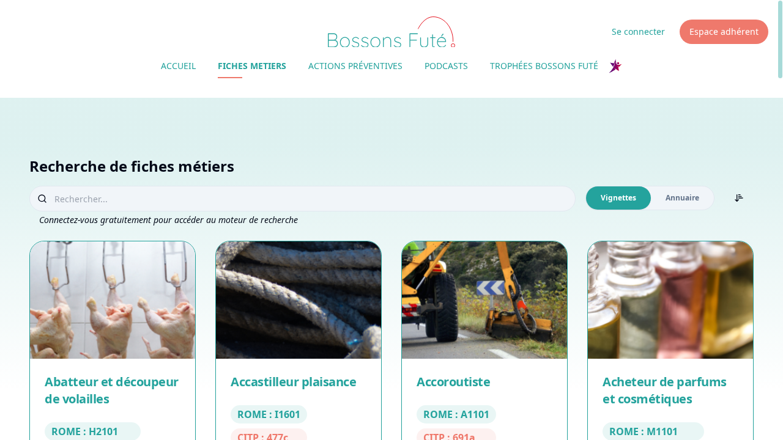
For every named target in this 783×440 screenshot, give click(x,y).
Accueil (178, 66)
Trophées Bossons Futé (544, 66)
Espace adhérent (724, 31)
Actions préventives (355, 66)
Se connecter (638, 31)
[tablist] (649, 198)
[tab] (618, 198)
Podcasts (446, 66)
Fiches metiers (252, 66)
